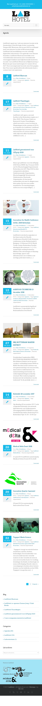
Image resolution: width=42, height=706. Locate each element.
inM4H (35, 298)
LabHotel (35, 105)
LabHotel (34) (9, 635)
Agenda (27, 80)
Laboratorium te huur (19, 107)
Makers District (20, 351)
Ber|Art (21, 689)
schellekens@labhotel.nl (21, 6)
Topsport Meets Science (22, 537)
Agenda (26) (8, 631)
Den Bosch (30, 298)
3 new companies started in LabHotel (17, 618)
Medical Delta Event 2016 (22, 446)
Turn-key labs (23, 109)
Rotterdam (16, 109)
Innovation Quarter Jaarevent (24, 491)
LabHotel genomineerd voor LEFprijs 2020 (19, 614)
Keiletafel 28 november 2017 (23, 394)
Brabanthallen (23, 298)
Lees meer (36, 91)
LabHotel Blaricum (20, 75)
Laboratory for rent (30, 107)
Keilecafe (35, 349)
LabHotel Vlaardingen (21, 101)
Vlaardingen (16, 111)
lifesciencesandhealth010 (20, 229)
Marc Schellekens (21, 78)
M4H (20, 300)
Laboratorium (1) (10, 639)
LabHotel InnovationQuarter (21, 497)
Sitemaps (32, 687)
